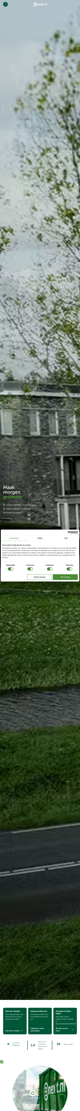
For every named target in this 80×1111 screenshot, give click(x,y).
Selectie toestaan (40, 577)
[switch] (30, 569)
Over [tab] (66, 538)
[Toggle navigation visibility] (5, 4)
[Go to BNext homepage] (40, 4)
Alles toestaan (65, 577)
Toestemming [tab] (13, 538)
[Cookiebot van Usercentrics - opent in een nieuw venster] (69, 532)
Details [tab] (40, 538)
